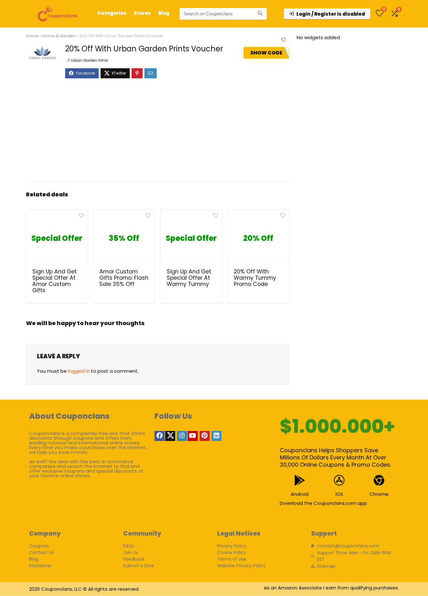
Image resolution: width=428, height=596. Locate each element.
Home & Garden (59, 36)
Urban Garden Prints (89, 60)
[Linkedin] (216, 436)
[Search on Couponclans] (260, 14)
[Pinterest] (205, 436)
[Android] (299, 480)
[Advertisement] (157, 133)
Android (300, 494)
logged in (79, 371)
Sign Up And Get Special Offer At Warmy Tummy (189, 278)
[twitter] (170, 436)
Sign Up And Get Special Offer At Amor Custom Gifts (54, 281)
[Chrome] (378, 480)
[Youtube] (193, 436)
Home (32, 36)
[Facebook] (159, 436)
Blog (164, 13)
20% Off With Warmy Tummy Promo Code (255, 278)
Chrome (379, 494)
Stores (142, 13)
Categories (111, 13)
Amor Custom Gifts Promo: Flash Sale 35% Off (124, 278)
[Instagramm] (182, 436)
